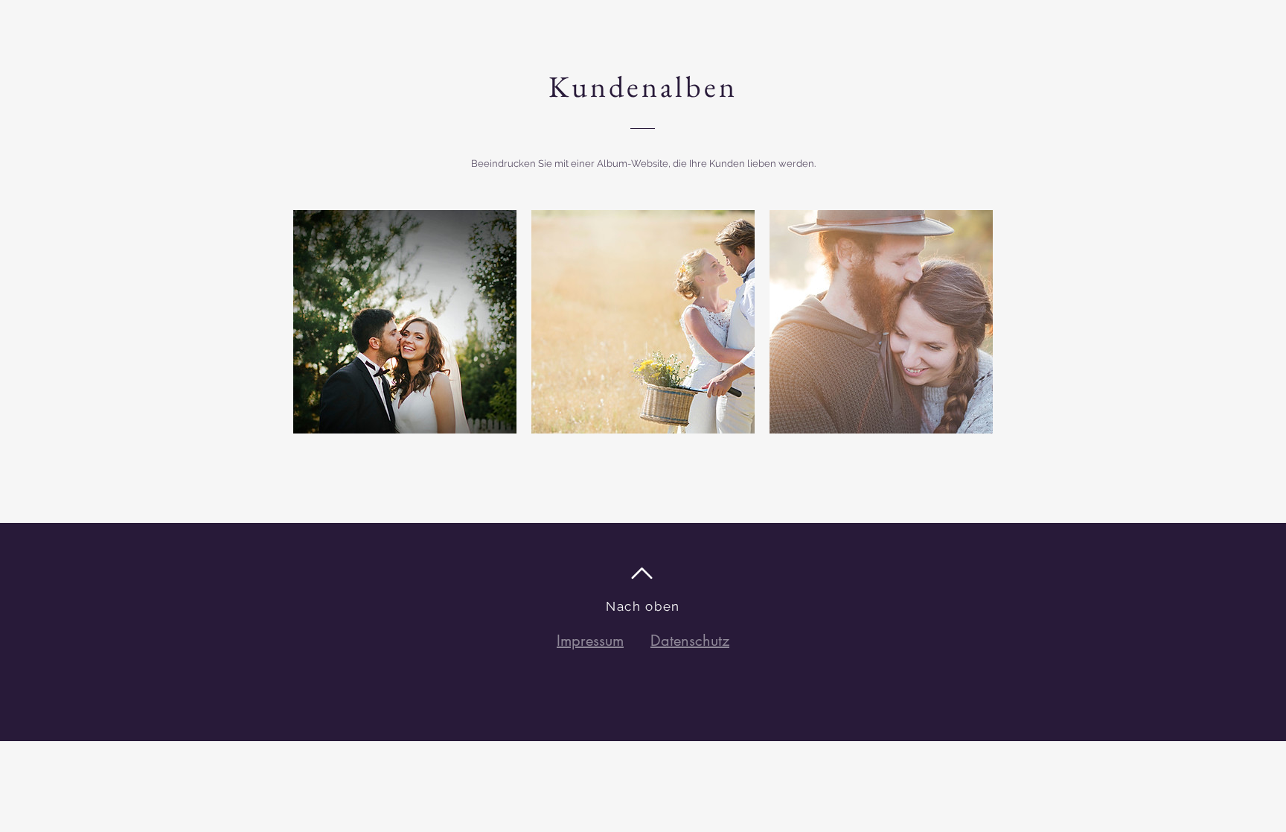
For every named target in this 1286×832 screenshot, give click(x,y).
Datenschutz (689, 640)
